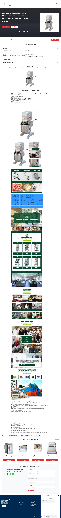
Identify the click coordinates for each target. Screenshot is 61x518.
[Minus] (58, 495)
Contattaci (31, 490)
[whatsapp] (10, 474)
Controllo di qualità (21, 502)
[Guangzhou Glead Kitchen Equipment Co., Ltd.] (4, 3)
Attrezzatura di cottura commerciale (33, 499)
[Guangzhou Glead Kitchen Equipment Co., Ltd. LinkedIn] (5, 506)
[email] (7, 474)
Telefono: (30, 485)
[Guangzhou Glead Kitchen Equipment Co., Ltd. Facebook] (3, 506)
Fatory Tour (20, 500)
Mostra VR (32, 1)
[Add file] (42, 516)
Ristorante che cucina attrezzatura (33, 505)
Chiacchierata (14, 26)
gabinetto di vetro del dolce (13, 435)
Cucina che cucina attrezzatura (32, 502)
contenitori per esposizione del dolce (26, 435)
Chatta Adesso (5, 26)
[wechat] (13, 474)
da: (29, 480)
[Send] (58, 516)
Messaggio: (30, 469)
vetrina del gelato (37, 435)
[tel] (15, 474)
